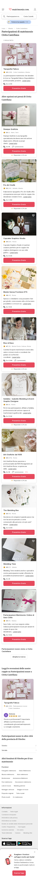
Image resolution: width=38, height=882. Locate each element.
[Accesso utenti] (35, 9)
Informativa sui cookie (9, 821)
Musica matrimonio (8, 774)
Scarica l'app (19, 873)
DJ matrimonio (18, 797)
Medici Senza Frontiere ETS (15, 292)
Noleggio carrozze (8, 789)
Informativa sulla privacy (10, 818)
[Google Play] (24, 845)
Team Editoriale (7, 833)
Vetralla (4, 750)
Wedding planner (19, 786)
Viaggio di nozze (22, 789)
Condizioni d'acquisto (9, 815)
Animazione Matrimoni (20, 778)
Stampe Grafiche (10, 129)
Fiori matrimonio (7, 782)
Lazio (4, 28)
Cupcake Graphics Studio (14, 238)
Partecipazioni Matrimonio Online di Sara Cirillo (18, 616)
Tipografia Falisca (11, 69)
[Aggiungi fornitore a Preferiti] (33, 46)
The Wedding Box (11, 510)
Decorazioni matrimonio (23, 782)
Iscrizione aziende (8, 830)
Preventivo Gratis (19, 88)
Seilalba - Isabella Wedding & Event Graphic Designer (18, 400)
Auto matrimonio (22, 774)
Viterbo (11, 28)
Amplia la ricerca (19, 657)
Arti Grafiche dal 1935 (12, 454)
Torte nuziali (20, 793)
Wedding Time (9, 564)
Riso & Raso (8, 343)
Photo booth (6, 797)
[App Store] (9, 845)
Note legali (14, 812)
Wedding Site (27, 833)
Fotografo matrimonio (9, 771)
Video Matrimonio (25, 771)
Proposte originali (7, 793)
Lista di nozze (6, 786)
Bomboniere (6, 778)
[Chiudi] (35, 852)
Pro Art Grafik (9, 185)
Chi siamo (20, 830)
